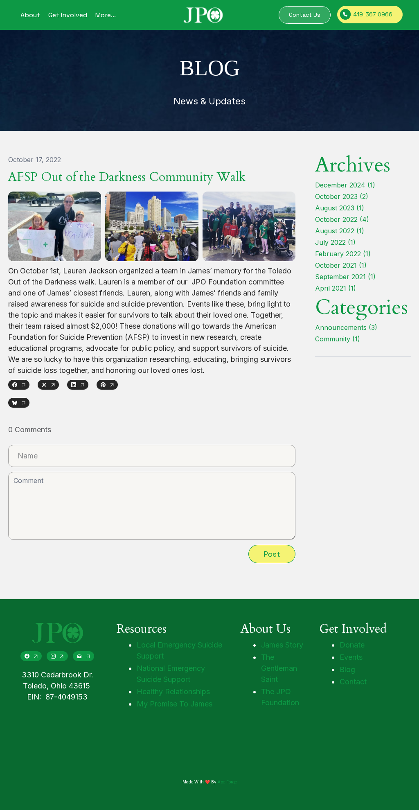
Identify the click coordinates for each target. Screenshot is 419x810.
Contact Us (304, 14)
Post (272, 554)
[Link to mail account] (83, 656)
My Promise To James (174, 703)
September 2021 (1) (345, 277)
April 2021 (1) (335, 288)
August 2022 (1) (339, 231)
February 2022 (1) (343, 254)
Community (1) (337, 339)
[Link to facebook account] (31, 656)
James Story (282, 645)
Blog (347, 669)
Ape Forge (227, 781)
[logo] (203, 15)
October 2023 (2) (341, 196)
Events (351, 657)
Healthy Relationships (173, 691)
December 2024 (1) (345, 185)
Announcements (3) (346, 327)
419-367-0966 (372, 14)
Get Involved (67, 15)
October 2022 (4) (342, 219)
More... (105, 15)
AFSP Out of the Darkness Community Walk (127, 177)
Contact (353, 681)
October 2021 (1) (341, 265)
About (30, 15)
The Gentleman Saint (279, 668)
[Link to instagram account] (57, 656)
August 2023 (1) (339, 208)
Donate (352, 645)
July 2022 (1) (335, 242)
